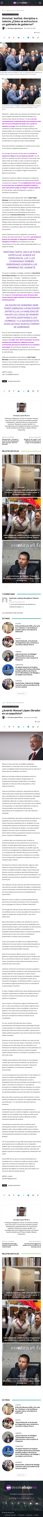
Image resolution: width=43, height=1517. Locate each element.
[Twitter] (12, 1503)
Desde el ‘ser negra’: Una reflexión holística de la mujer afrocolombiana (32, 441)
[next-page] (6, 587)
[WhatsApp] (23, 38)
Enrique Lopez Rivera (15, 28)
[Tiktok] (24, 1503)
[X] (9, 38)
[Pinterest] (14, 38)
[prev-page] (3, 587)
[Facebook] (4, 38)
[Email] (33, 38)
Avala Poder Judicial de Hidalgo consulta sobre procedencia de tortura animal (27, 685)
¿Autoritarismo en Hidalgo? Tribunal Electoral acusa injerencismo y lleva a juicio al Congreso (21, 578)
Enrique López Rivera (14, 381)
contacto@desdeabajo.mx (25, 1498)
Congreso (18, 680)
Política (21, 532)
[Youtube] (37, 1503)
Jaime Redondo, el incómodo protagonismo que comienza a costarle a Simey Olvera (21, 536)
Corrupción (19, 664)
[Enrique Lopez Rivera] (3, 28)
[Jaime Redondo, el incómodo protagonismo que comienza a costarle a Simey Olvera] (21, 519)
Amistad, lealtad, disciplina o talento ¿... (24, 599)
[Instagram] (18, 1503)
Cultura (21, 487)
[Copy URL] (38, 38)
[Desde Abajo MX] (21, 2)
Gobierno (21, 573)
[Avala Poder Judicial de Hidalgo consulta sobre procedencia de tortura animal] (8, 684)
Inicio (3, 10)
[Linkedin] (18, 38)
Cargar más (20, 693)
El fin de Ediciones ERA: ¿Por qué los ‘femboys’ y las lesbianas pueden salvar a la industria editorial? (21, 492)
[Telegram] (28, 38)
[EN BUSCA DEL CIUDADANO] (15, 10)
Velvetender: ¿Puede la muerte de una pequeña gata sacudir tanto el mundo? (10, 442)
